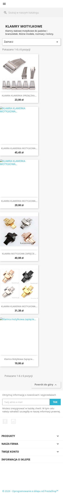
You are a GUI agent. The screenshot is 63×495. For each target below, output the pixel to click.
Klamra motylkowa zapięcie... (19, 359)
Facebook (5, 421)
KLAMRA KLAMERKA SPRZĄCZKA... (19, 95)
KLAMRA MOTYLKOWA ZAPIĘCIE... (19, 253)
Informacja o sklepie (16, 459)
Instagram (13, 421)
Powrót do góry (46, 385)
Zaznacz (31, 42)
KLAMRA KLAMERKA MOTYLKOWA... (19, 148)
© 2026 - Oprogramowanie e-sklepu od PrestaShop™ (30, 491)
